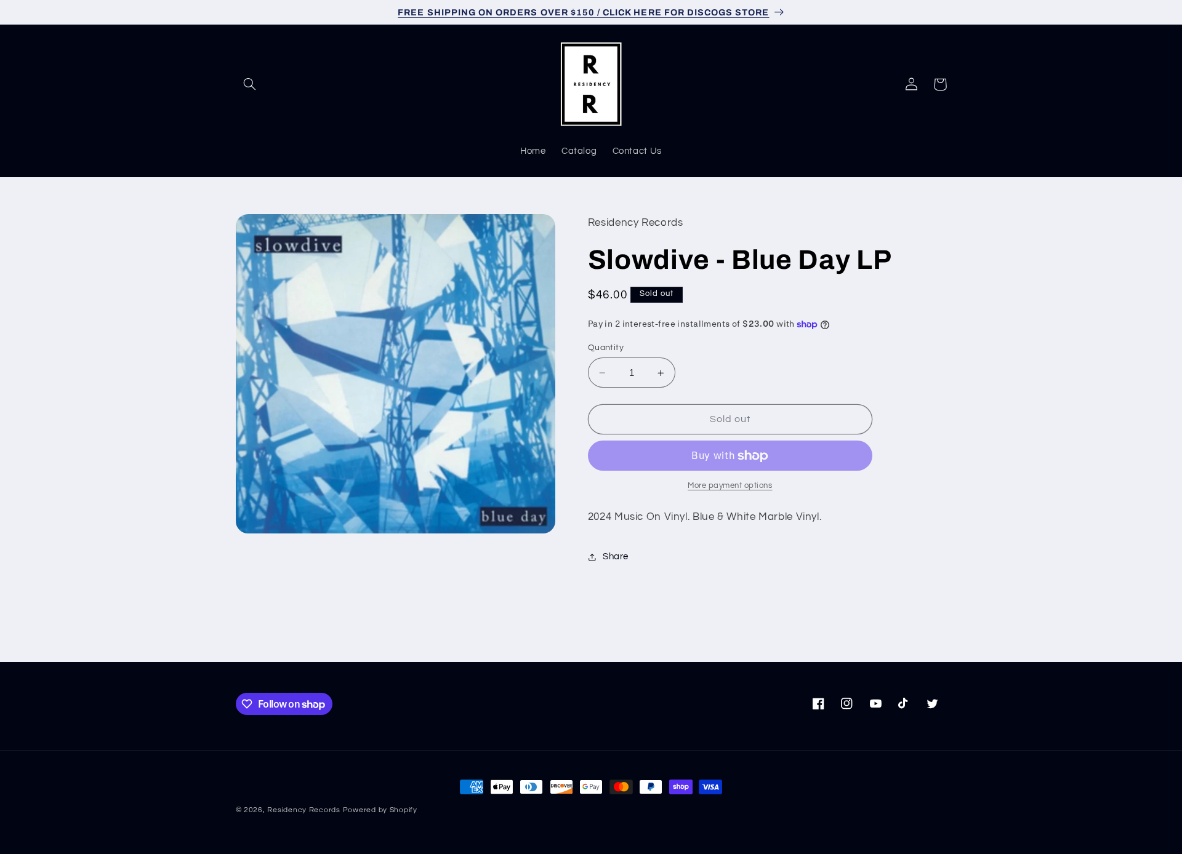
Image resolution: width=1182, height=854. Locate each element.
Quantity (606, 347)
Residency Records (303, 810)
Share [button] (616, 556)
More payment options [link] (730, 486)
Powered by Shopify (380, 810)
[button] (250, 84)
